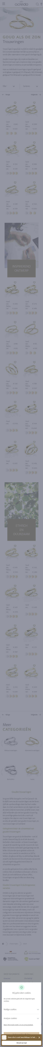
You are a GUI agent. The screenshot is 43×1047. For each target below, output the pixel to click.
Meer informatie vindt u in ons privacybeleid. (18, 1025)
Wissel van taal (22, 1043)
